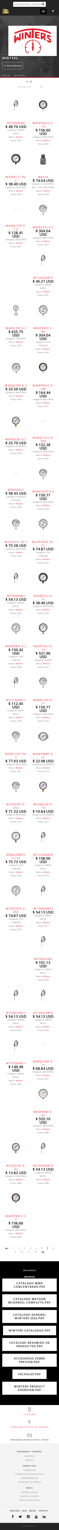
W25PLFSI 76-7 (16, 542)
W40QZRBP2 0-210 (16, 856)
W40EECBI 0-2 (15, 439)
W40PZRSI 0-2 (15, 646)
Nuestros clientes (29, 1496)
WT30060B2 (16, 596)
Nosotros (30, 1456)
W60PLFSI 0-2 (43, 227)
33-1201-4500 (29, 1414)
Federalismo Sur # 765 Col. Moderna (29, 1427)
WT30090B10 (43, 1165)
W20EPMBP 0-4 (43, 755)
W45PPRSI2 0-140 (43, 387)
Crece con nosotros (29, 1500)
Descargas (14, 65)
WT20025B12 (43, 277)
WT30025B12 (16, 1013)
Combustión (29, 1470)
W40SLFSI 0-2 (16, 328)
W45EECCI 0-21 (43, 597)
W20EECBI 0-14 (43, 806)
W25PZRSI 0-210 (16, 806)
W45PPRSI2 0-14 (43, 124)
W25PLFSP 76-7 (16, 755)
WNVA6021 (16, 489)
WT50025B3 (43, 959)
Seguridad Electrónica (29, 1482)
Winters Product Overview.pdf (29, 1388)
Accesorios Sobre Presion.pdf (29, 1360)
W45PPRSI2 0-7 (15, 1217)
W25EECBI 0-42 (16, 1167)
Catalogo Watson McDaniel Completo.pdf (29, 1300)
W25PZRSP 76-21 (43, 543)
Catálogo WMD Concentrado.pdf (29, 1284)
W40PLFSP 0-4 (43, 491)
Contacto (43, 1511)
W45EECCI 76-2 (15, 178)
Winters (19, 137)
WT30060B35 (43, 908)
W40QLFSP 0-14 (16, 227)
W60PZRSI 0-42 (43, 329)
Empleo (32, 1511)
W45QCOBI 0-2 (16, 385)
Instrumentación (29, 1478)
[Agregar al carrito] (16, 129)
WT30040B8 (16, 123)
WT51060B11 (16, 1063)
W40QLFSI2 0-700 (43, 439)
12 (35, 1251)
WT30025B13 (43, 1013)
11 (28, 1251)
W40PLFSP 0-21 (43, 701)
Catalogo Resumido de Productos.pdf (29, 1344)
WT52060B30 (43, 854)
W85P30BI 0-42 (43, 1113)
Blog (24, 1511)
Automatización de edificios (29, 1474)
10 (21, 1251)
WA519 (43, 177)
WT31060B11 (16, 700)
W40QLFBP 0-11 (43, 1063)
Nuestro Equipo (29, 1492)
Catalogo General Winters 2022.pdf (29, 1316)
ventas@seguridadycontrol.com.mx (29, 1440)
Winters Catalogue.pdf (30, 1330)
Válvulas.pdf (29, 1374)
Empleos (29, 1460)
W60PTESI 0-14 (43, 647)
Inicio (6, 75)
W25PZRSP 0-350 (16, 910)
